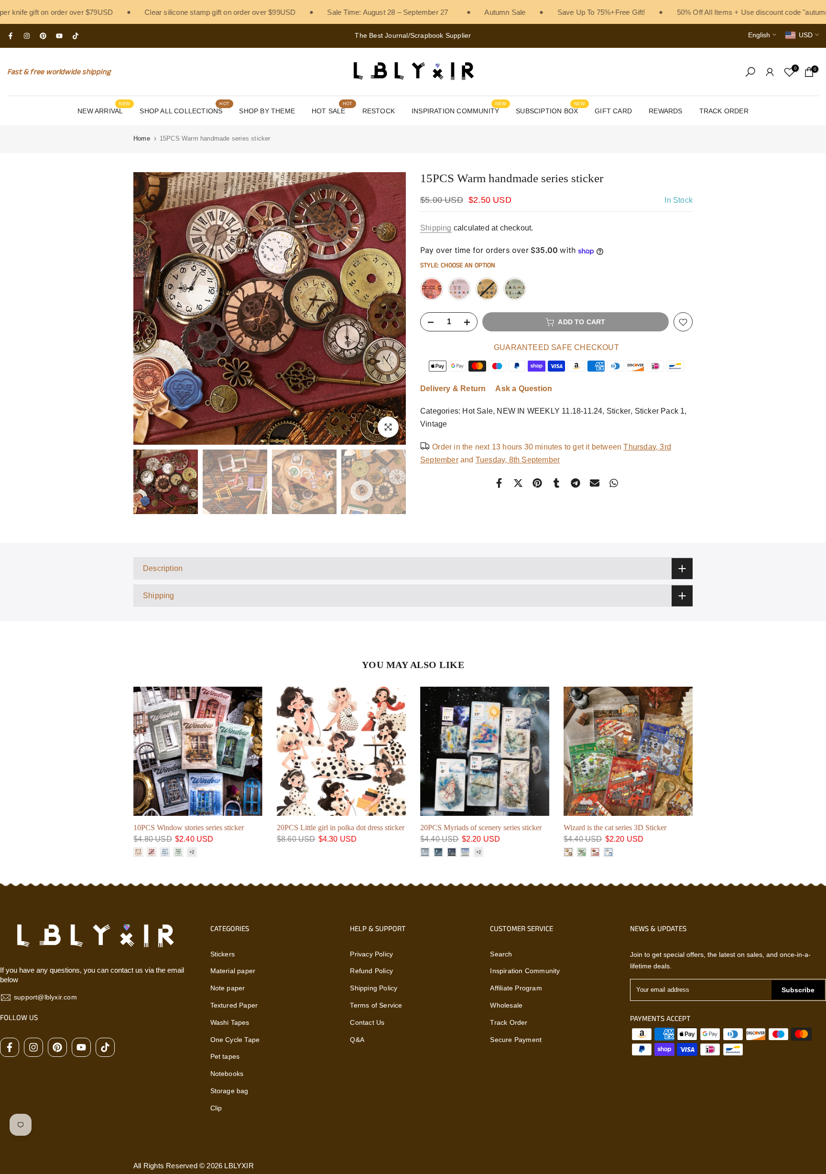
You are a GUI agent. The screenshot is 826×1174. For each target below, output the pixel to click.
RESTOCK (378, 111)
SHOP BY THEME (267, 111)
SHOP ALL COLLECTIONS (184, 110)
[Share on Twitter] (518, 483)
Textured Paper (234, 1005)
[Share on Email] (594, 483)
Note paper (227, 988)
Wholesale (506, 1005)
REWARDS (665, 111)
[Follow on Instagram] (26, 36)
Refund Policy (371, 971)
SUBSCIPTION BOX (550, 110)
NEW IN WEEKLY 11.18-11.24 (549, 411)
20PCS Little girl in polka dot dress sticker (340, 827)
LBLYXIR (238, 1166)
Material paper (233, 971)
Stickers (222, 954)
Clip (216, 1108)
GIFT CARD (613, 111)
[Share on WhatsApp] (614, 483)
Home (141, 138)
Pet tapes (225, 1056)
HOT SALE (332, 110)
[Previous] (150, 308)
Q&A (357, 1039)
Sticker (618, 411)
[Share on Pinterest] (537, 483)
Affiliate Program (516, 988)
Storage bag (229, 1091)
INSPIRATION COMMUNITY (459, 110)
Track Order (508, 1022)
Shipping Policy (373, 988)
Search (501, 954)
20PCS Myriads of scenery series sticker (481, 827)
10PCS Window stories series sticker (188, 827)
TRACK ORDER (724, 111)
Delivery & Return (453, 389)
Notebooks (227, 1073)
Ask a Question (523, 389)
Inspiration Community (525, 971)
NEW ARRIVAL (103, 110)
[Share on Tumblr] (556, 483)
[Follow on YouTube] (59, 36)
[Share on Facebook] (499, 483)
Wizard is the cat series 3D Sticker (615, 827)
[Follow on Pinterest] (43, 36)
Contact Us (367, 1022)
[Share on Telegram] (575, 483)
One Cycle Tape (235, 1039)
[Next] (389, 308)
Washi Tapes (230, 1022)
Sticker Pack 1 (660, 411)
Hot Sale (477, 411)
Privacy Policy (371, 954)
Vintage (433, 424)
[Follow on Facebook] (10, 36)
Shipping (436, 228)
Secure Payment (516, 1039)
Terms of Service (376, 1005)
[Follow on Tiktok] (75, 36)
